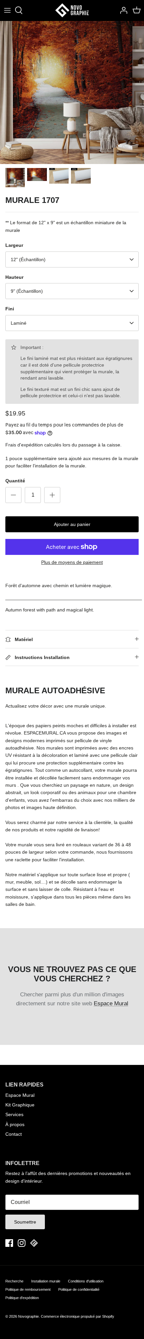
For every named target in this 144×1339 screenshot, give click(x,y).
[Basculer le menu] (7, 10)
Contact (13, 1134)
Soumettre (25, 1222)
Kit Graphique (19, 1104)
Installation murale (45, 1281)
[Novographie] (72, 10)
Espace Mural (111, 1003)
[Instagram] (21, 1243)
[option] (72, 92)
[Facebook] (9, 1243)
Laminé (18, 323)
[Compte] (122, 10)
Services (14, 1114)
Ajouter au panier (72, 524)
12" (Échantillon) (28, 259)
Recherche (14, 1281)
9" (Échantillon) (27, 291)
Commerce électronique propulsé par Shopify (77, 1316)
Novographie (28, 1316)
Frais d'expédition (24, 444)
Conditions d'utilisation (85, 1281)
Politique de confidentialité (78, 1289)
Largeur (14, 245)
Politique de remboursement (28, 1289)
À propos (14, 1124)
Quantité (15, 480)
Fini (9, 308)
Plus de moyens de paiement (72, 562)
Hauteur (14, 277)
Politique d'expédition (22, 1298)
